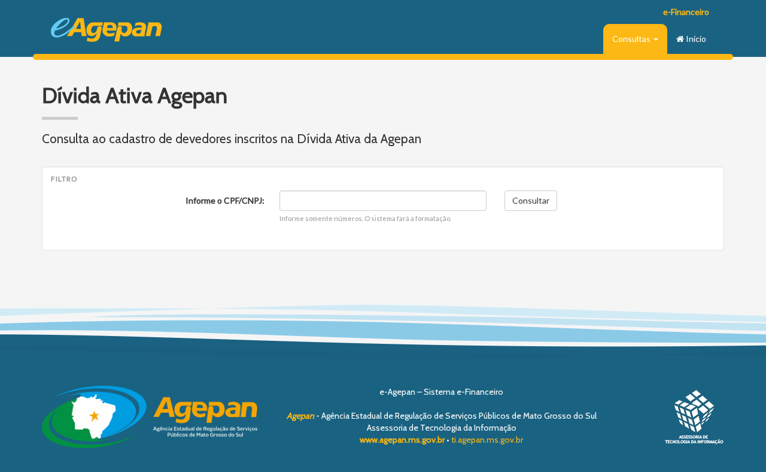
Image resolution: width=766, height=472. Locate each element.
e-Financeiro (686, 12)
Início (695, 39)
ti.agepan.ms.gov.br (487, 439)
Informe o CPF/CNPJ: (225, 200)
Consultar (530, 200)
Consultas (632, 39)
